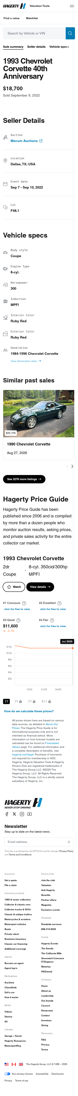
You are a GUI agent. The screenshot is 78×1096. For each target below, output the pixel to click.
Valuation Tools (40, 5)
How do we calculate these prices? (29, 711)
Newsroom (47, 1010)
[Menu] (72, 6)
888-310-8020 (48, 929)
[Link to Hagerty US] (7, 1064)
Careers (45, 1005)
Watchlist (32, 18)
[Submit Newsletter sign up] (68, 842)
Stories (8, 1016)
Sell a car (10, 992)
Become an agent (14, 963)
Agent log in (11, 968)
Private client (12, 934)
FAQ (43, 1039)
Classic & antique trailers (18, 914)
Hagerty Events (49, 943)
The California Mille (51, 953)
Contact (45, 1015)
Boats (8, 929)
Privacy (45, 1044)
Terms (44, 1049)
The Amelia (47, 948)
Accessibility (42, 1074)
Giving (44, 1025)
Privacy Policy (66, 851)
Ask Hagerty (48, 890)
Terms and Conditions (20, 854)
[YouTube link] (29, 814)
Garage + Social (13, 1036)
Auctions (9, 982)
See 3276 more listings (22, 479)
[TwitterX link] (14, 814)
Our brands (47, 1000)
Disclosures (57, 1074)
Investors (46, 1020)
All (6, 1021)
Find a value (12, 18)
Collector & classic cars (17, 904)
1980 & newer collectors (18, 899)
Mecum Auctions (24, 141)
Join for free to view (17, 609)
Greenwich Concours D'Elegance (52, 960)
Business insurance (15, 939)
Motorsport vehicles (15, 924)
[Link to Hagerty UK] (21, 1064)
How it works (11, 997)
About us (46, 991)
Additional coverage (15, 949)
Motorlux (46, 966)
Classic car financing (16, 944)
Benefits (45, 895)
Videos (8, 1011)
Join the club (48, 880)
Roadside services (51, 924)
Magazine (46, 905)
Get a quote (11, 880)
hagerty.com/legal (23, 754)
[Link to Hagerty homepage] (23, 803)
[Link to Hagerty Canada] (14, 1064)
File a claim (11, 885)
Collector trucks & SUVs (18, 909)
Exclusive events (50, 910)
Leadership (47, 996)
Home (44, 986)
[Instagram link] (22, 814)
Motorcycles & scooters (17, 919)
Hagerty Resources (15, 1041)
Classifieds (11, 987)
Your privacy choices (22, 1074)
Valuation (46, 885)
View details (38, 586)
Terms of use (21, 1080)
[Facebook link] (7, 814)
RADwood (46, 971)
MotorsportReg (13, 1046)
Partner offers (48, 900)
